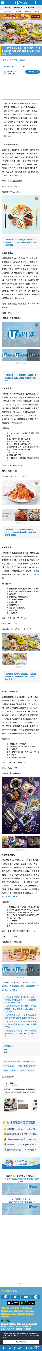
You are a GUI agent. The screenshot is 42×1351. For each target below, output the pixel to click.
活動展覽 (5, 1307)
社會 (14, 1313)
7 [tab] (16, 16)
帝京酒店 (13, 989)
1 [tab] (16, 14)
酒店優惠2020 (29, 1061)
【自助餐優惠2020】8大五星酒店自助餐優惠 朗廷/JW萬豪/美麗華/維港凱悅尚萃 (20, 1016)
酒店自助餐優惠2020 (12, 1061)
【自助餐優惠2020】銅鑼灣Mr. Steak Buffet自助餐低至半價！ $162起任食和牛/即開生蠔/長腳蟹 (20, 1000)
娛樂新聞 (28, 11)
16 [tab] (25, 19)
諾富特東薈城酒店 (24, 982)
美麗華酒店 (30, 986)
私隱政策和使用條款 (27, 1335)
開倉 (17, 1307)
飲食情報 (13, 60)
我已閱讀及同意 (21, 1342)
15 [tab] (23, 19)
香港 (6, 1070)
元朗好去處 (18, 1310)
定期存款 (36, 11)
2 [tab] (18, 14)
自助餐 (23, 60)
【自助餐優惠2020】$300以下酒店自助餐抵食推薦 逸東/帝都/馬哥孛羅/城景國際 (20, 1033)
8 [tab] (18, 16)
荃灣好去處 (29, 1310)
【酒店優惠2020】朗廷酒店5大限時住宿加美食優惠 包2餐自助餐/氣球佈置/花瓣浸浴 (20, 378)
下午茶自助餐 (9, 1066)
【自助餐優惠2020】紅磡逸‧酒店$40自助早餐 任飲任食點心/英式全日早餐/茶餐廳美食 (20, 1024)
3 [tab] (20, 14)
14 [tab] (20, 19)
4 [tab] (23, 14)
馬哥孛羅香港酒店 (17, 986)
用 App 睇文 (33, 71)
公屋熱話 (19, 11)
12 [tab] (27, 16)
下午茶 (31, 1070)
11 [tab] (25, 16)
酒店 (13, 1070)
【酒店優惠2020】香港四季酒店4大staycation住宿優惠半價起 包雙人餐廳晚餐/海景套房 (20, 532)
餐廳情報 (21, 1313)
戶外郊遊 (30, 1313)
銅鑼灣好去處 (7, 1310)
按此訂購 (19, 175)
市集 (12, 1307)
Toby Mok (10, 66)
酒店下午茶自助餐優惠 (27, 1066)
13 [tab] (18, 19)
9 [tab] (20, 16)
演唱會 (7, 7)
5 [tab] (25, 14)
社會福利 (5, 1316)
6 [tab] (27, 14)
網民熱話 (4, 1323)
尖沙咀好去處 (26, 1307)
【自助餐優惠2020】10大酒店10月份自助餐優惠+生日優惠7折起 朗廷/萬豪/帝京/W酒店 (20, 676)
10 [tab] (23, 16)
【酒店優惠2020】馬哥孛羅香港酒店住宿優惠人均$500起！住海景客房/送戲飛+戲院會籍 (20, 242)
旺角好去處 (6, 1313)
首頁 (4, 60)
